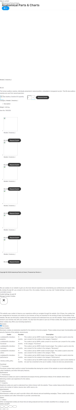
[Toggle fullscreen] (10, 406)
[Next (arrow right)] (6, 409)
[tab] (40, 104)
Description (7, 104)
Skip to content (4, 1)
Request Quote (42, 97)
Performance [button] (4, 372)
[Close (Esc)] (2, 406)
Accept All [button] (13, 294)
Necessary (5, 326)
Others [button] (2, 397)
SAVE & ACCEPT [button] (5, 404)
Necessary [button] (3, 324)
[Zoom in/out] (15, 406)
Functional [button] (3, 364)
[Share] (6, 406)
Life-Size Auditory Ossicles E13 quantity (12, 96)
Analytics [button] (2, 381)
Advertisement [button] (4, 389)
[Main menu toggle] (5, 8)
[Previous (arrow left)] (2, 409)
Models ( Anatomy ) (6, 79)
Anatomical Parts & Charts (20, 5)
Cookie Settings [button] (4, 294)
